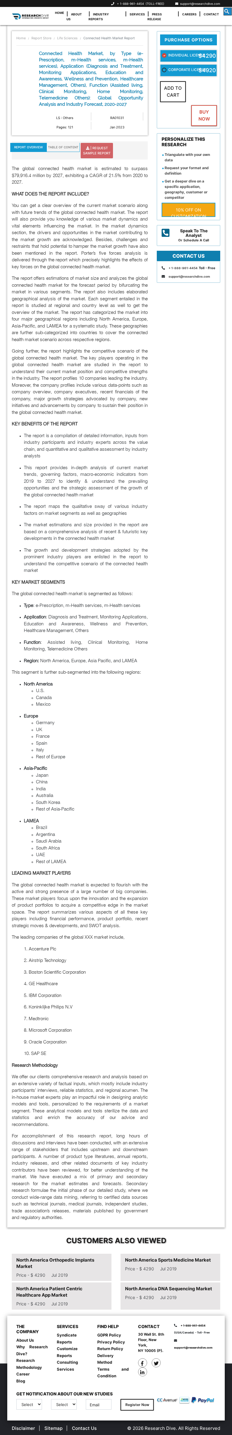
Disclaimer (23, 1428)
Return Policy (110, 1348)
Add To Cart (173, 91)
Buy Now (204, 115)
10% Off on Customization (188, 212)
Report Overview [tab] (28, 147)
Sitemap (53, 1428)
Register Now (137, 1404)
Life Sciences (67, 38)
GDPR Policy (109, 1335)
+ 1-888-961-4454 (130, 3)
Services (137, 14)
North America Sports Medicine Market (168, 1260)
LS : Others (64, 118)
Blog (20, 1381)
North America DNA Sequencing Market (168, 1288)
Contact (211, 14)
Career (23, 1374)
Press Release (154, 16)
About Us (74, 16)
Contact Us (84, 1428)
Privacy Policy (111, 1342)
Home (59, 13)
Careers (189, 14)
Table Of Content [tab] (63, 147)
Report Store (41, 38)
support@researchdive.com (199, 3)
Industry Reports (99, 16)
